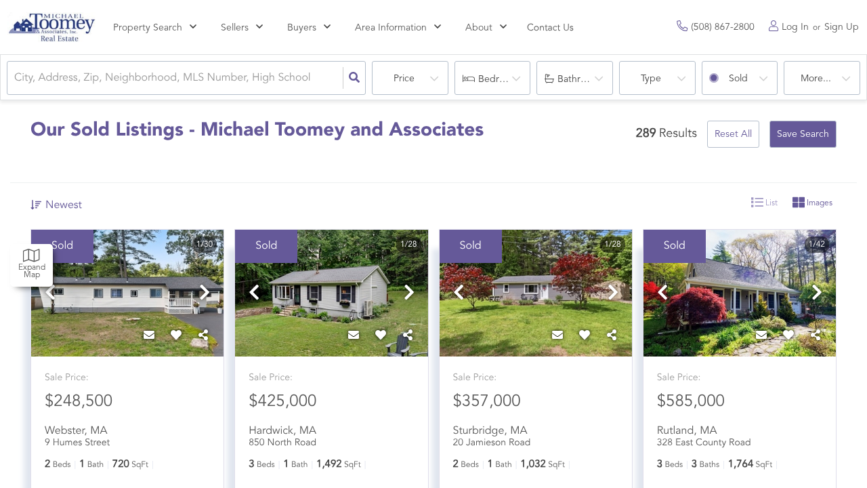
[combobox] (15, 78)
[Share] (203, 336)
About (478, 28)
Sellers (235, 28)
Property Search (147, 28)
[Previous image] (50, 294)
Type (651, 78)
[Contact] (149, 336)
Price (404, 78)
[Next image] (205, 294)
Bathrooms (580, 79)
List (770, 203)
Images (818, 203)
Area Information (391, 28)
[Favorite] (176, 336)
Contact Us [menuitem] (550, 28)
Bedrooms (500, 79)
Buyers (301, 28)
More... (816, 78)
